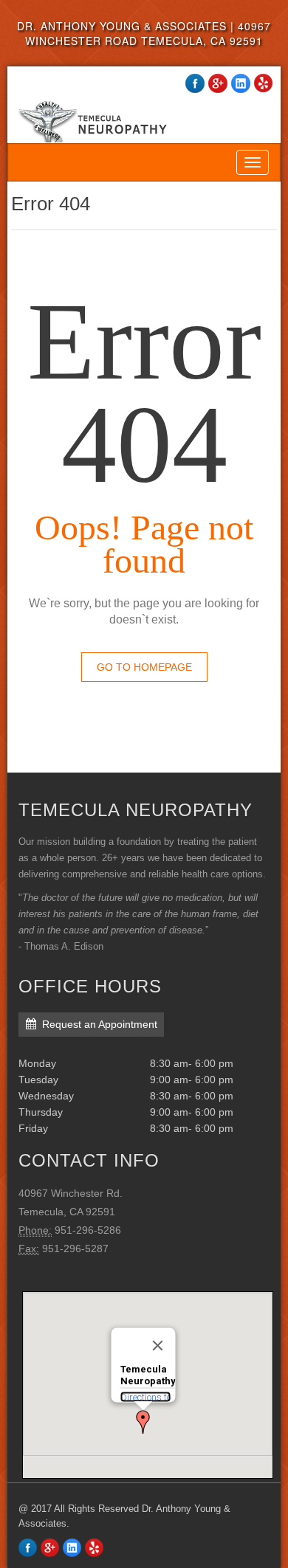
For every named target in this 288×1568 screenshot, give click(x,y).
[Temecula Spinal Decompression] (144, 108)
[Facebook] (27, 1547)
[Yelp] (94, 1547)
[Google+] (50, 1547)
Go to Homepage (144, 667)
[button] (143, 1422)
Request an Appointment (99, 1024)
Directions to (145, 1396)
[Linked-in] (72, 1547)
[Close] (158, 1345)
